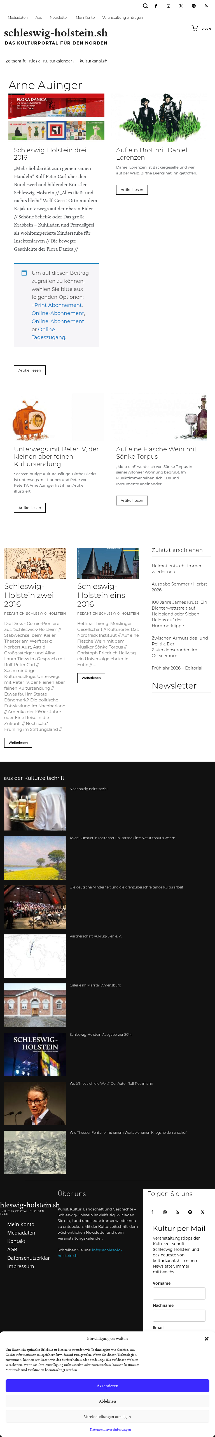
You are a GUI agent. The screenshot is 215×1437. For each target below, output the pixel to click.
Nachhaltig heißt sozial (89, 789)
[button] (206, 1339)
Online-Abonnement (58, 313)
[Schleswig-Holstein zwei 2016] (35, 563)
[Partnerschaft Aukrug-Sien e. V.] (35, 956)
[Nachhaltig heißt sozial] (35, 809)
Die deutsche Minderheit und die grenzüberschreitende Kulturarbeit (126, 887)
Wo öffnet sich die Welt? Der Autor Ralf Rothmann (111, 1084)
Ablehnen (107, 1401)
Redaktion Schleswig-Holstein (35, 613)
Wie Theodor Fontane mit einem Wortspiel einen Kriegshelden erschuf (128, 1133)
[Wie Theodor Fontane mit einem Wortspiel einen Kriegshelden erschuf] (35, 1152)
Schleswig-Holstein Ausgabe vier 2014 (101, 1035)
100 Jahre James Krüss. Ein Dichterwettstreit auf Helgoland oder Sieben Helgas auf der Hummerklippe (179, 614)
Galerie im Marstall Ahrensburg (95, 985)
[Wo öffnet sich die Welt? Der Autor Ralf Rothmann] (35, 1103)
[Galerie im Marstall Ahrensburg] (35, 1005)
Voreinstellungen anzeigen (107, 1416)
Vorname (161, 1283)
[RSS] (206, 6)
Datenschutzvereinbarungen (110, 1429)
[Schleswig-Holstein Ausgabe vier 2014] (35, 1054)
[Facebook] (156, 6)
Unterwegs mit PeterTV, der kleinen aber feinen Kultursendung (56, 457)
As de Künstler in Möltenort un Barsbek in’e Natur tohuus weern (122, 838)
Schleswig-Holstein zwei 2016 (29, 596)
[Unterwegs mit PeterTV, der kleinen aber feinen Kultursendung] (56, 417)
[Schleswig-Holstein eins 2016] (108, 563)
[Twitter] (181, 6)
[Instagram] (168, 6)
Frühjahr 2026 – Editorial (177, 668)
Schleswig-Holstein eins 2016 (101, 596)
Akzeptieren (107, 1385)
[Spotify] (193, 6)
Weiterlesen (18, 743)
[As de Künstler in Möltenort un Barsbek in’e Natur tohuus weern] (35, 858)
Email (158, 1327)
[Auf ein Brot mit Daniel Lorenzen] (159, 118)
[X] (202, 1212)
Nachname (163, 1305)
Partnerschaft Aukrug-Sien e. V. (95, 936)
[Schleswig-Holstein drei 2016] (56, 118)
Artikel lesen (29, 370)
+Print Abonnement (57, 305)
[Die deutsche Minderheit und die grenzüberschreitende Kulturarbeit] (35, 907)
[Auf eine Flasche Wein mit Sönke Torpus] (159, 417)
